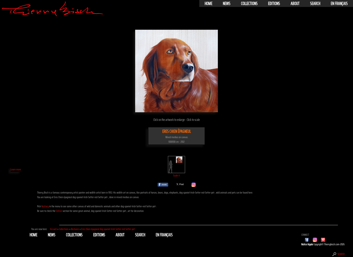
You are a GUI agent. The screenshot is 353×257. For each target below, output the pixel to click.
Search (315, 3)
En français (339, 3)
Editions (274, 3)
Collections (249, 3)
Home (208, 3)
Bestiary (45, 206)
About (295, 3)
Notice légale (307, 244)
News (226, 3)
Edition (59, 211)
